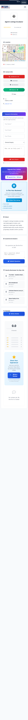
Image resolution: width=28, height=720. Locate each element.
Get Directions (15, 84)
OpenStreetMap (22, 60)
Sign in (18, 1)
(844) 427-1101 (8, 103)
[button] (14, 51)
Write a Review (15, 313)
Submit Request (15, 159)
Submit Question (15, 261)
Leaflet (15, 60)
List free (24, 2)
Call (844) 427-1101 (15, 76)
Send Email (14, 80)
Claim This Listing (15, 200)
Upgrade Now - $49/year (14, 177)
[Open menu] (25, 7)
